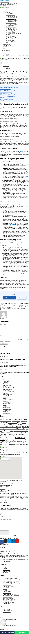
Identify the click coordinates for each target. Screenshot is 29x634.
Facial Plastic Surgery (8, 387)
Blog (4, 48)
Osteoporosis (11, 438)
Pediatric (5, 406)
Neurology (6, 398)
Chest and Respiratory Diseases (10, 594)
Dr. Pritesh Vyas (10, 13)
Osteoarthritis (3, 438)
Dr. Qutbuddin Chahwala (12, 37)
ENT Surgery (6, 587)
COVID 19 (4, 423)
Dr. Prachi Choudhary (11, 23)
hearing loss (15, 424)
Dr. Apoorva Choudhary (11, 24)
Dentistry (5, 382)
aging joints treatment (14, 303)
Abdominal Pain (4, 419)
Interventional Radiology (9, 599)
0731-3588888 (13, 3)
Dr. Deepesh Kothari (11, 21)
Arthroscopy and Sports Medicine (11, 581)
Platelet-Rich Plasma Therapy (15, 441)
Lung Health (3, 432)
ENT (4, 386)
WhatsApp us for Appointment (7, 4)
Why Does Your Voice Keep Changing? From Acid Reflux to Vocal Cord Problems (13, 365)
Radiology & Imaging (8, 598)
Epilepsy (11, 424)
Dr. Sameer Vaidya (10, 28)
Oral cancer (23, 434)
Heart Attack (21, 424)
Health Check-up (7, 45)
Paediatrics (5, 590)
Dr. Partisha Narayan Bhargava (13, 33)
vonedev (7, 67)
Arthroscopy (6, 380)
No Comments (6, 68)
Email (1, 617)
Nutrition (18, 434)
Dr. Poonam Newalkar (11, 29)
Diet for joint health (24, 303)
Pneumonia (23, 441)
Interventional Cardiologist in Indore (15, 429)
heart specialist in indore (10, 426)
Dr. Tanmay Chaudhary (11, 17)
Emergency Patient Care (4, 424)
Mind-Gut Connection (17, 432)
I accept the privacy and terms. (9, 619)
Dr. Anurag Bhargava (11, 19)
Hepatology (6, 393)
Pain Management (7, 403)
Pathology (5, 405)
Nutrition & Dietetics (8, 399)
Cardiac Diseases (7, 585)
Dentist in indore (12, 423)
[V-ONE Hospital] (4, 0)
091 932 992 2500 (7, 485)
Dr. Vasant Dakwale (10, 32)
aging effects (5, 303)
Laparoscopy (6, 397)
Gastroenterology (7, 389)
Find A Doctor (6, 12)
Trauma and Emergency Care (10, 578)
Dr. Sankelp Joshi (10, 40)
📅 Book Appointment (9, 297)
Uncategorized (6, 413)
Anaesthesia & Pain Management (11, 595)
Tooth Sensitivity (23, 444)
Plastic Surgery (7, 409)
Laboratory (6, 395)
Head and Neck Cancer (8, 586)
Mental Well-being (10, 432)
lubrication (5, 196)
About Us (5, 11)
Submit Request (4, 532)
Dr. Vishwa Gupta (10, 34)
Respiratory (6, 411)
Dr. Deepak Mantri (10, 15)
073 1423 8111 (5, 486)
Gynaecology (6, 390)
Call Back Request (7, 44)
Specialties (5, 46)
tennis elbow (15, 444)
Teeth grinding (8, 444)
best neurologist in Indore (17, 419)
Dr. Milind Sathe (10, 25)
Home (4, 9)
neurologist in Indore (9, 434)
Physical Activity (9, 440)
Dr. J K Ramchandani (11, 41)
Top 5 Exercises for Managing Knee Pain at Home (12, 359)
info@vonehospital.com (9, 483)
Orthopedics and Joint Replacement (11, 579)
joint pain (22, 255)
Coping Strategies (24, 421)
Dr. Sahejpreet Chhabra (11, 16)
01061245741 (3, 456)
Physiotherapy (6, 407)
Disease (19, 423)
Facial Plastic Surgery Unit (9, 582)
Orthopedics (6, 54)
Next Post (2, 308)
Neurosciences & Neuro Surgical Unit (12, 583)
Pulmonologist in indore (6, 443)
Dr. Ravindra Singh (10, 36)
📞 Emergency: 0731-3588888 (7, 632)
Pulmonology (6, 410)
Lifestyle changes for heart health (19, 431)
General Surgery (7, 591)
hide (8, 86)
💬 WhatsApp (22, 632)
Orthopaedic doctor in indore (7, 436)
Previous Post (3, 306)
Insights (3, 429)
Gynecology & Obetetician (9, 391)
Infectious (25, 427)
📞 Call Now (22, 297)
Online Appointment (5, 50)
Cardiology (6, 381)
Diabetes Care (6, 383)
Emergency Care (7, 385)
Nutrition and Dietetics (8, 602)
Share (1, 304)
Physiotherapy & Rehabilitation (10, 601)
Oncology (5, 401)
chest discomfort (16, 421)
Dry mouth (24, 423)
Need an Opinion (7, 571)
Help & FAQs (6, 609)
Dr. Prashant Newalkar (11, 20)
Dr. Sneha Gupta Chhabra (12, 31)
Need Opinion (6, 42)
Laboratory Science (7, 597)
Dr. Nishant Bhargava (11, 27)
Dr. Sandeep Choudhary (11, 38)
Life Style (6, 431)
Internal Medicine (7, 394)
